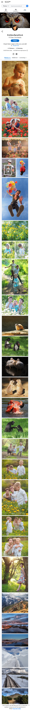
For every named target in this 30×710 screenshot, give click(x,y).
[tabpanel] (15, 384)
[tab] (7, 57)
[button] (27, 6)
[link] (15, 78)
